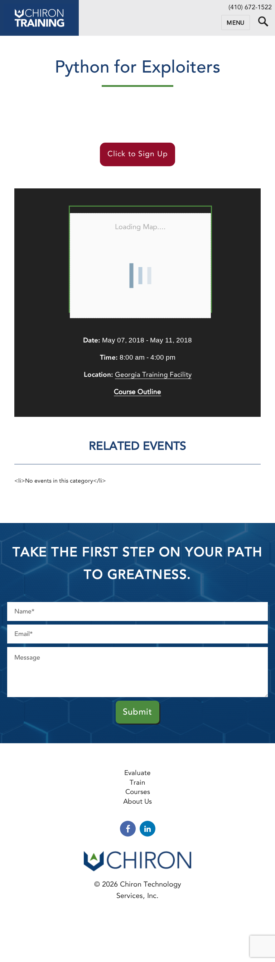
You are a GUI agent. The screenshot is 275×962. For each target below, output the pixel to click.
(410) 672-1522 (250, 7)
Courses (137, 792)
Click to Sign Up (137, 153)
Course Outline (137, 392)
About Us (137, 801)
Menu (236, 22)
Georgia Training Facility (153, 374)
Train (137, 782)
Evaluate (137, 773)
